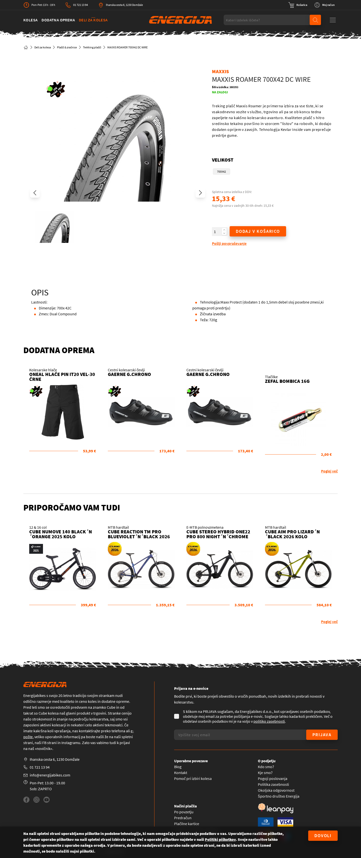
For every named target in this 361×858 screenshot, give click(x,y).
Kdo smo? (266, 766)
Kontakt (180, 772)
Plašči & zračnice (67, 47)
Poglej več (329, 471)
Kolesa (30, 19)
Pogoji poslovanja (272, 778)
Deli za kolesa (93, 19)
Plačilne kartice (186, 823)
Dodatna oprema (58, 19)
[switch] (297, 5)
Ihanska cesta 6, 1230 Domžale (124, 5)
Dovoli (323, 835)
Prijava (322, 734)
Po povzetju (184, 811)
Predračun (183, 817)
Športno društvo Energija (278, 796)
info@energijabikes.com (50, 775)
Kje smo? (265, 772)
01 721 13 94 (80, 5)
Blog (177, 766)
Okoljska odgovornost (276, 790)
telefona (118, 730)
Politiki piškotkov (220, 839)
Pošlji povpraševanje (229, 243)
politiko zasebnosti (269, 721)
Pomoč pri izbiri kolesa (193, 778)
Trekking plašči (92, 47)
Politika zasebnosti (273, 784)
